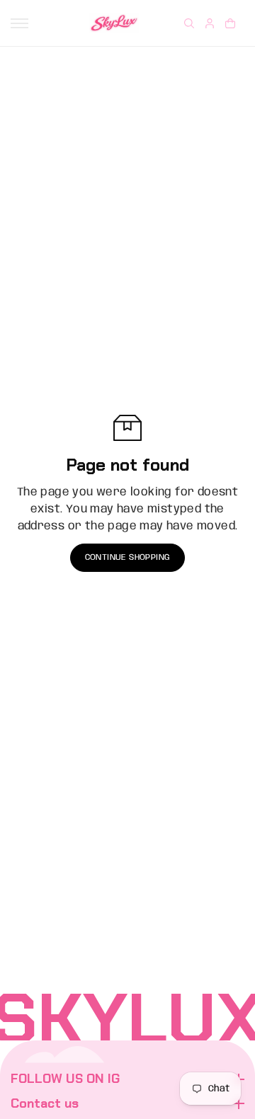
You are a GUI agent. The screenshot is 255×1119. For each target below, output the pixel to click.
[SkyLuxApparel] (114, 23)
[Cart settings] (230, 23)
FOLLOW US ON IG (65, 1079)
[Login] (209, 23)
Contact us (45, 1104)
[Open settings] (189, 23)
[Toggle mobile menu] (19, 23)
